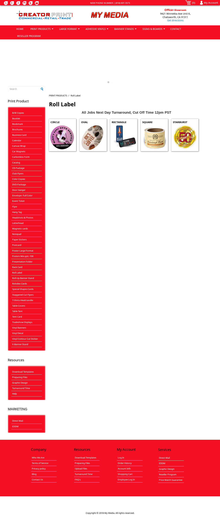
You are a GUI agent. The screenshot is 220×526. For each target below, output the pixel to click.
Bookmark (17, 123)
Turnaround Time (21, 388)
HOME (20, 29)
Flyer (14, 206)
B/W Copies (18, 112)
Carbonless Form (21, 156)
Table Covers (18, 305)
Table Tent (17, 311)
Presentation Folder (22, 261)
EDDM (15, 426)
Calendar (16, 140)
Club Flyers (17, 173)
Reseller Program (168, 474)
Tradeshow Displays (22, 322)
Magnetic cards (20, 228)
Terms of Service (40, 463)
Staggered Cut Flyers (23, 294)
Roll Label (17, 272)
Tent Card (17, 316)
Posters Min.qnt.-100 (22, 256)
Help (14, 393)
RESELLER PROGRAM (29, 36)
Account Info (124, 468)
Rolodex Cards (19, 283)
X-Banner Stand (20, 344)
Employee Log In (126, 479)
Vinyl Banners (19, 327)
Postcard (16, 245)
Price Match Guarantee (170, 479)
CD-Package (18, 168)
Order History (125, 463)
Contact (175, 29)
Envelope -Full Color (22, 195)
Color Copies (18, 179)
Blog (34, 474)
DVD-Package (19, 184)
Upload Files (81, 468)
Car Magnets (18, 151)
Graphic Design (20, 382)
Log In (121, 457)
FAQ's (78, 479)
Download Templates (23, 371)
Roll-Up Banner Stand (23, 278)
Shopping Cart (125, 474)
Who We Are (38, 457)
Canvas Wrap (19, 145)
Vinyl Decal (17, 333)
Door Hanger (18, 190)
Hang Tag (17, 212)
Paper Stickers (19, 239)
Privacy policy (39, 468)
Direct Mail (17, 420)
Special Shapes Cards (23, 289)
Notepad (16, 234)
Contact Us (37, 479)
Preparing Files (19, 377)
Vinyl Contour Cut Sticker (25, 338)
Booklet (16, 118)
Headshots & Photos (22, 217)
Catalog (16, 162)
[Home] (44, 15)
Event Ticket (18, 200)
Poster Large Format (22, 250)
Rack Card (17, 267)
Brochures (17, 129)
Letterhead (18, 223)
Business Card (19, 134)
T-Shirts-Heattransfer (22, 300)
